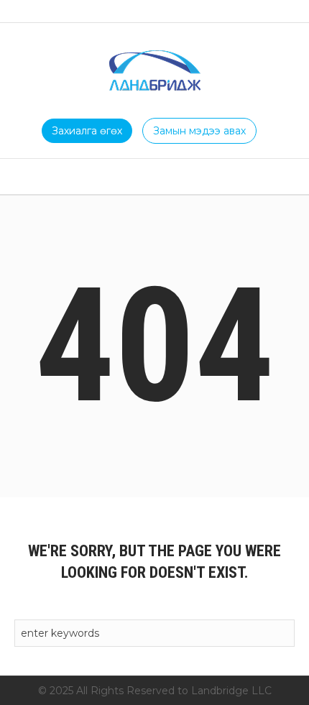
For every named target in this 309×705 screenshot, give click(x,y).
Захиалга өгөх (87, 130)
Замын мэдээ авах (199, 130)
